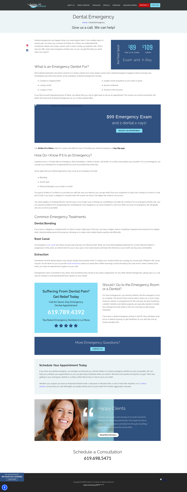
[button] (4, 487)
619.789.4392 (66, 311)
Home (84, 22)
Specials (106, 5)
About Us (71, 5)
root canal (51, 245)
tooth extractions (74, 263)
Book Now (155, 5)
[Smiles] (163, 480)
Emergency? (144, 5)
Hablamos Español (130, 5)
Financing (116, 5)
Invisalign (96, 5)
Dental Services (83, 5)
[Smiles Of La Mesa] (36, 5)
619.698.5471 (97, 458)
